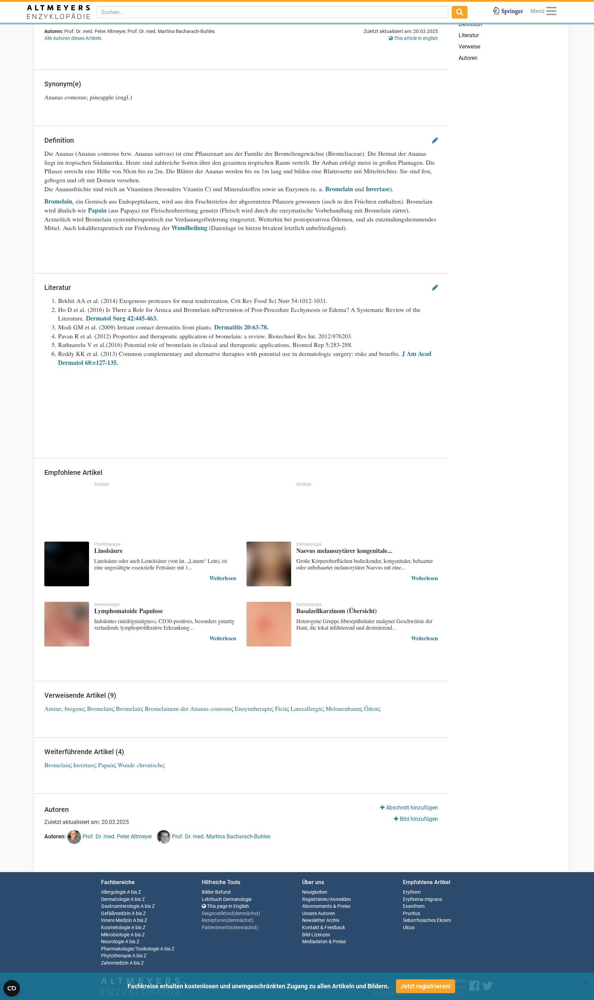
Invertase (378, 188)
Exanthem (414, 906)
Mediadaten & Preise (324, 942)
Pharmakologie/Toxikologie (130, 949)
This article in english (415, 38)
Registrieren (315, 899)
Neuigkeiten (314, 892)
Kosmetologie (115, 928)
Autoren (468, 58)
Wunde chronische (141, 765)
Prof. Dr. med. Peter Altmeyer (116, 836)
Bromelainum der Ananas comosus (188, 708)
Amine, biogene (64, 708)
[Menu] (551, 12)
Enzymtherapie (253, 708)
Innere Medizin (116, 920)
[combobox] (272, 12)
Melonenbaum (343, 708)
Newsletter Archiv (321, 920)
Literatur (469, 35)
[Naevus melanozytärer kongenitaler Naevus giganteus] (268, 564)
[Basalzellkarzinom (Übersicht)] (268, 624)
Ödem (371, 708)
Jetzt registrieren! (425, 986)
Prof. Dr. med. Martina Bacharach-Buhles (220, 836)
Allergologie (113, 892)
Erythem (412, 892)
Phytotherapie (116, 956)
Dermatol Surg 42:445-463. (122, 318)
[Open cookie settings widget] (11, 988)
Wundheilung (189, 227)
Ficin (281, 708)
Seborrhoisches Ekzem (427, 920)
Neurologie (112, 942)
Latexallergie (306, 708)
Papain (97, 210)
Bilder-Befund (216, 892)
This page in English (227, 906)
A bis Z (134, 892)
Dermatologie (115, 899)
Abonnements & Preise (326, 906)
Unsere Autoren (318, 913)
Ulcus (409, 928)
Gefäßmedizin (116, 913)
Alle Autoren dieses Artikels (72, 38)
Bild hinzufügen (418, 819)
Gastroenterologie (120, 906)
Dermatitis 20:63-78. (241, 327)
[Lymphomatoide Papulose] (66, 624)
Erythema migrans (422, 899)
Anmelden (340, 899)
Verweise (469, 46)
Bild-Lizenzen (316, 935)
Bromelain (339, 188)
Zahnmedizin (115, 963)
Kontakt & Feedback (323, 928)
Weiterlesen (222, 578)
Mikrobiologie (115, 935)
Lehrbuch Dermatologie (227, 899)
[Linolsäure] (66, 564)
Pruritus (411, 913)
